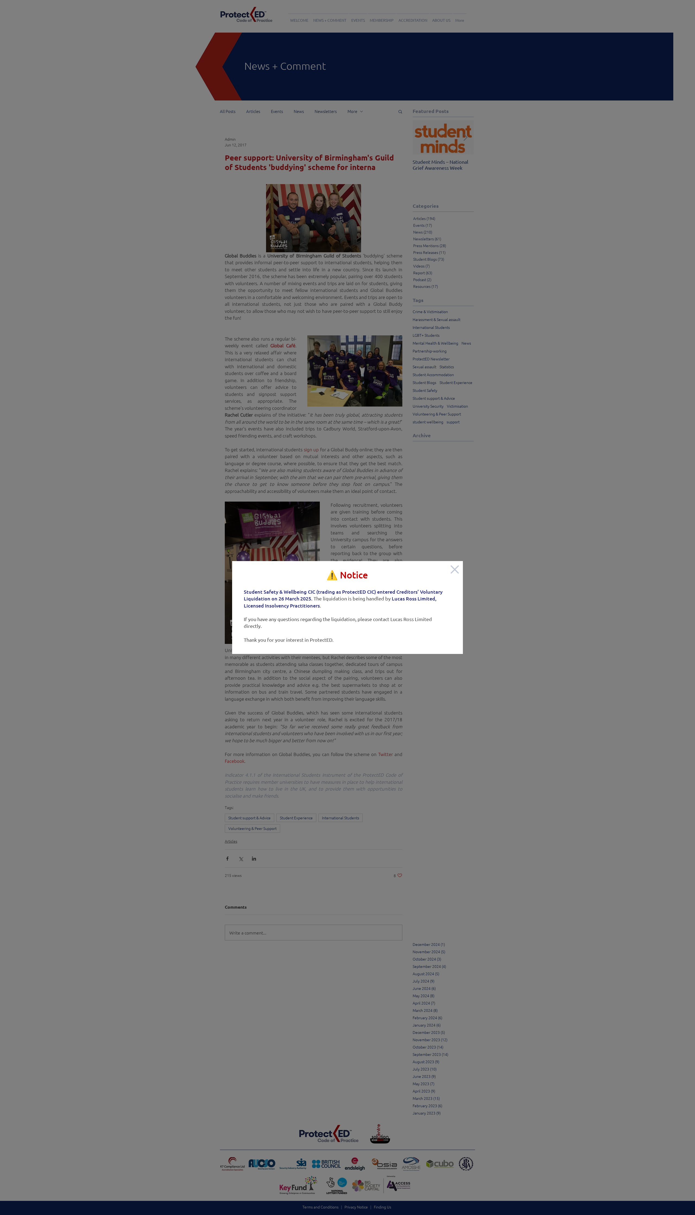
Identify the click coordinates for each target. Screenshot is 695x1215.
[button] (455, 569)
